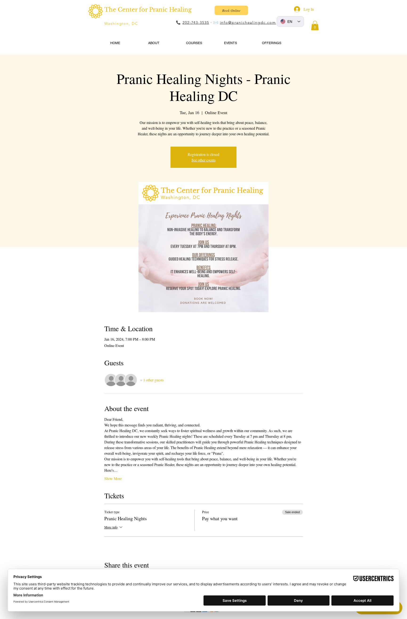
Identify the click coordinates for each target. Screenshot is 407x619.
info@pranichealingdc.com (248, 22)
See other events (203, 159)
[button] (315, 25)
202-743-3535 (196, 22)
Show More (113, 478)
